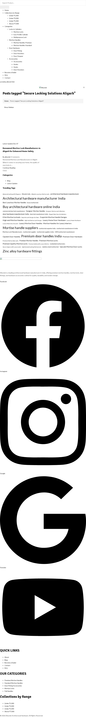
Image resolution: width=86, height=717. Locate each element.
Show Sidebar (9, 107)
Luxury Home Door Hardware (54, 220)
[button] (83, 87)
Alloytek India (26, 194)
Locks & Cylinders (15, 29)
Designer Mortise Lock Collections (55, 211)
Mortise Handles (15, 40)
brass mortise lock (32, 202)
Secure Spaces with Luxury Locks (12, 247)
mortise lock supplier (29, 232)
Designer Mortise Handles (35, 211)
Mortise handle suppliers (20, 228)
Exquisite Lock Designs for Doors (30, 217)
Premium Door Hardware (72, 237)
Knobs (16, 64)
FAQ (6, 75)
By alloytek (6, 157)
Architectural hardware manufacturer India (34, 198)
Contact (7, 78)
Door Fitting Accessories (13, 686)
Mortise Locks (18, 32)
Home (7, 10)
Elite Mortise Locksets (11, 217)
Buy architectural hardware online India (31, 207)
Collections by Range (12, 13)
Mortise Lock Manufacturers (12, 232)
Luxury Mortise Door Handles (30, 223)
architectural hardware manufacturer (64, 194)
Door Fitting (18, 51)
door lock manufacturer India (39, 214)
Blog (8, 181)
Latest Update (8, 144)
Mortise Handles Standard (23, 45)
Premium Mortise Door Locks (10, 240)
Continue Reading (9, 168)
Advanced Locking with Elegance (12, 194)
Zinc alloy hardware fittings (22, 251)
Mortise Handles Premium (23, 43)
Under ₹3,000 (14, 18)
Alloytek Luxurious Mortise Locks (40, 194)
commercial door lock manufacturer (14, 211)
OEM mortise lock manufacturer (65, 232)
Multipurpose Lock (20, 37)
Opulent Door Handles (11, 237)
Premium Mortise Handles (28, 241)
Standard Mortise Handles (13, 683)
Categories (8, 26)
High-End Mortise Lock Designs (33, 220)
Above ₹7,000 (14, 24)
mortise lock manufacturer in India (67, 228)
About (6, 657)
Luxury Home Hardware (74, 220)
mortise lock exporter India (47, 228)
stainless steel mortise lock (50, 247)
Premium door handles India (41, 236)
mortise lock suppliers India (45, 232)
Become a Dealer (10, 72)
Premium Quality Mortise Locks (15, 244)
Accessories (13, 59)
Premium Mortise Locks (48, 240)
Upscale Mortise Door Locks (71, 247)
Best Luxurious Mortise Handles (14, 202)
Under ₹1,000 (14, 16)
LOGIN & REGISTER (7, 82)
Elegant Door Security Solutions (57, 214)
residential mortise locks (57, 244)
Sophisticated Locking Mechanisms (31, 247)
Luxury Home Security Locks (10, 223)
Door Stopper (18, 56)
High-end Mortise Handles (13, 220)
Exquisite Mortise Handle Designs (53, 217)
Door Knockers (19, 53)
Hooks (16, 67)
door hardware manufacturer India (16, 214)
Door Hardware (14, 48)
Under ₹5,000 (14, 21)
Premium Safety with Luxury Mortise (39, 244)
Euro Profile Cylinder (21, 35)
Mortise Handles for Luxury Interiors (57, 223)
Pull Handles (8, 691)
